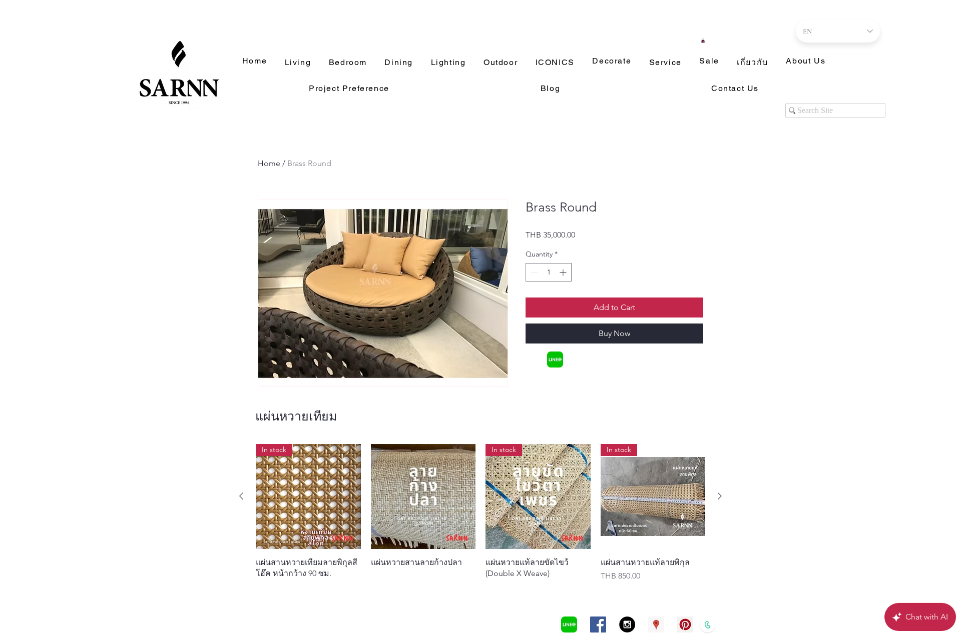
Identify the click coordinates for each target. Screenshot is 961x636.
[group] (480, 513)
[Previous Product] (241, 496)
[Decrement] (533, 272)
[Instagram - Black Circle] (627, 624)
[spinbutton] (549, 272)
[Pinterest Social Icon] (685, 624)
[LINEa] (555, 360)
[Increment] (564, 272)
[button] (703, 40)
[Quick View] (423, 496)
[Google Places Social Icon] (656, 624)
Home (269, 163)
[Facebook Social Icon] (598, 624)
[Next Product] (720, 496)
